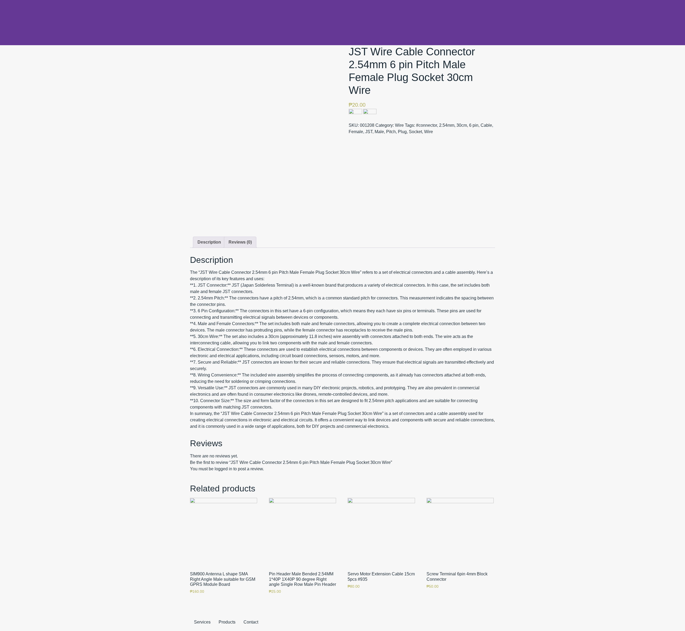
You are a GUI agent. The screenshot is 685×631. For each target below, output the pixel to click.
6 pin (473, 125)
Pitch (391, 131)
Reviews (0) (240, 242)
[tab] (209, 242)
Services (202, 622)
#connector (426, 125)
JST (368, 131)
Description (209, 242)
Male (379, 131)
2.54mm (446, 125)
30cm (461, 125)
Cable (486, 125)
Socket (415, 131)
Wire (399, 125)
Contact (250, 622)
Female (356, 131)
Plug (402, 131)
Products (227, 622)
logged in (223, 469)
